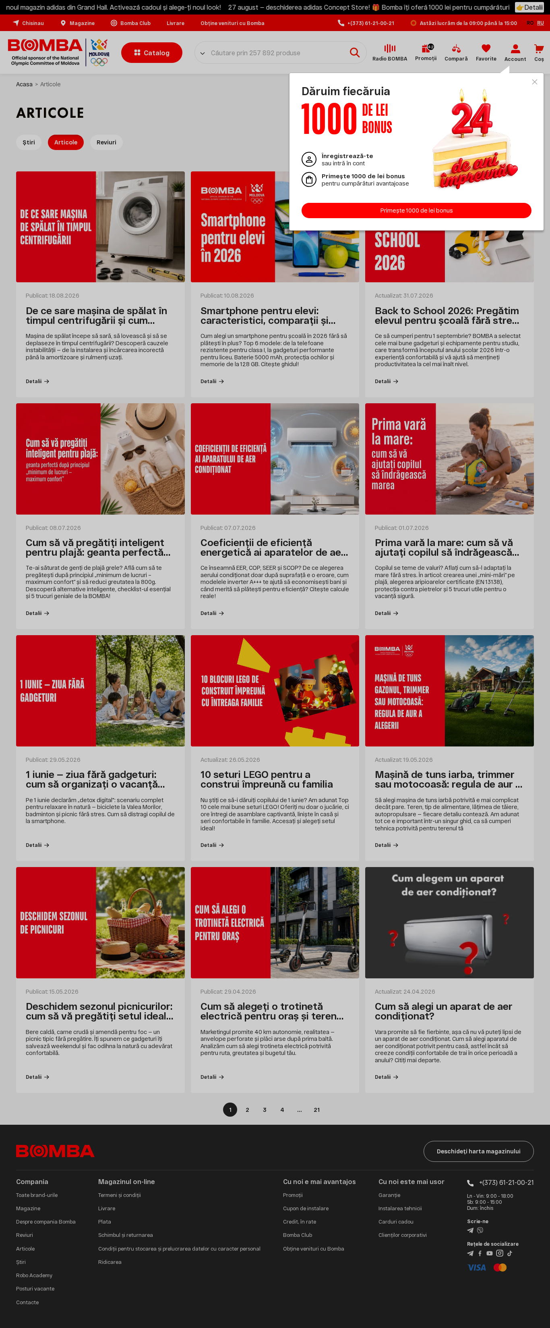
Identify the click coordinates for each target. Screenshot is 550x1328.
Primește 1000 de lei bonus (416, 210)
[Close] (535, 82)
